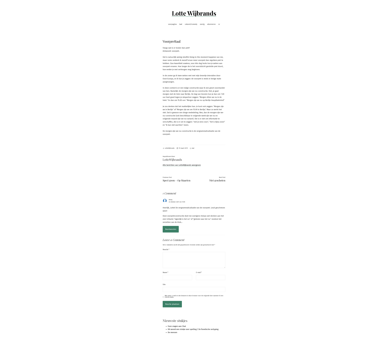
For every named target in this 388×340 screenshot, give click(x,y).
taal (180, 24)
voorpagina (172, 24)
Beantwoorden (170, 229)
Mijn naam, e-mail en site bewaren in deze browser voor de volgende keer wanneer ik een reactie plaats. (194, 296)
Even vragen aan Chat (177, 326)
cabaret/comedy (191, 24)
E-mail (199, 272)
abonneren (211, 24)
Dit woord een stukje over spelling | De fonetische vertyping (193, 329)
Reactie (166, 249)
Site (164, 284)
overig (202, 24)
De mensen (172, 332)
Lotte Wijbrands (194, 13)
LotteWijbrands (169, 148)
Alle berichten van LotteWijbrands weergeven (182, 165)
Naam (165, 272)
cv (219, 24)
